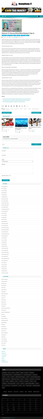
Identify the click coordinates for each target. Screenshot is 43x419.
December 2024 (6, 227)
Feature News (10, 35)
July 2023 (4, 262)
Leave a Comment (20, 37)
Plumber (4, 326)
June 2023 (5, 264)
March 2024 (5, 246)
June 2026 (5, 190)
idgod (4, 110)
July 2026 (4, 188)
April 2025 (5, 219)
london (31, 381)
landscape (27, 381)
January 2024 (5, 250)
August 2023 (5, 260)
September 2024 (6, 233)
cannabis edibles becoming (7, 374)
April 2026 (5, 194)
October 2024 (5, 231)
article (9, 372)
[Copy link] (27, 106)
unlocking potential (36, 385)
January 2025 (5, 225)
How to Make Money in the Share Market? (35, 128)
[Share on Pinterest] (17, 106)
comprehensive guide (27, 374)
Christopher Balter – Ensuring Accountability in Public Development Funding (16, 100)
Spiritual (4, 334)
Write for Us (4, 353)
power (18, 383)
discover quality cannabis (35, 376)
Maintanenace (5, 320)
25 (8, 409)
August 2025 (5, 211)
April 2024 (5, 244)
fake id (21, 108)
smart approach (14, 385)
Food (14, 35)
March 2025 (5, 221)
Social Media (5, 332)
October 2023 (5, 256)
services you (7, 385)
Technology (23, 35)
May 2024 (4, 242)
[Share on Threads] (25, 106)
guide (7, 381)
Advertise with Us (5, 361)
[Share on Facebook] (6, 106)
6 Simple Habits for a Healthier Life (7, 128)
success (20, 385)
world (3, 387)
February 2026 (5, 198)
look (35, 381)
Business (7, 108)
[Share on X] (9, 106)
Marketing (5, 322)
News (4, 324)
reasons (7, 110)
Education (16, 108)
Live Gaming (5, 318)
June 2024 (5, 240)
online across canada (11, 383)
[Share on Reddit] (19, 106)
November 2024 (6, 229)
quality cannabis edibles (30, 383)
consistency (35, 374)
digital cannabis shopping (20, 376)
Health (29, 108)
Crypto (4, 287)
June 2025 (5, 215)
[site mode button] (38, 16)
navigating (4, 383)
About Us (3, 351)
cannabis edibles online (18, 374)
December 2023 (6, 252)
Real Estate (5, 328)
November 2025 (6, 205)
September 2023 (6, 258)
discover (27, 376)
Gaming (18, 35)
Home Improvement (35, 108)
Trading (4, 343)
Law (3, 314)
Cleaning (4, 285)
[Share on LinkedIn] (11, 106)
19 (14, 407)
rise (3, 385)
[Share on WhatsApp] (14, 106)
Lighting (4, 316)
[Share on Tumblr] (22, 106)
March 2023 (5, 270)
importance (21, 381)
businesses (32, 372)
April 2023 (5, 268)
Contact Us (4, 356)
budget (22, 372)
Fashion (25, 108)
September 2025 (6, 209)
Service (4, 330)
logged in (9, 138)
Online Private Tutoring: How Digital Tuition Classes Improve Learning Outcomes (17, 98)
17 (2, 407)
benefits (17, 372)
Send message (5, 180)
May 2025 (4, 217)
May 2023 (4, 266)
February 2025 (5, 223)
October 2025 (5, 207)
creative (3, 376)
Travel (28, 35)
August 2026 (5, 186)
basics (13, 372)
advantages (4, 372)
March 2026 (5, 196)
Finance (4, 295)
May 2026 (4, 192)
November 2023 (6, 254)
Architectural (5, 279)
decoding (12, 376)
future (3, 381)
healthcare (12, 381)
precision (22, 383)
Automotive (4, 35)
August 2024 (5, 235)
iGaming (4, 310)
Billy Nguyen (12, 37)
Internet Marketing (6, 312)
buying (12, 108)
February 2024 (5, 248)
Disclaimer (3, 360)
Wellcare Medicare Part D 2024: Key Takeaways (21, 129)
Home (3, 358)
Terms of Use (16, 391)
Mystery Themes (12, 417)
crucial (8, 376)
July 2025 (4, 213)
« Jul (2, 414)
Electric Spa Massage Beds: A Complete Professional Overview (14, 101)
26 (14, 409)
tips (24, 385)
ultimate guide (28, 385)
